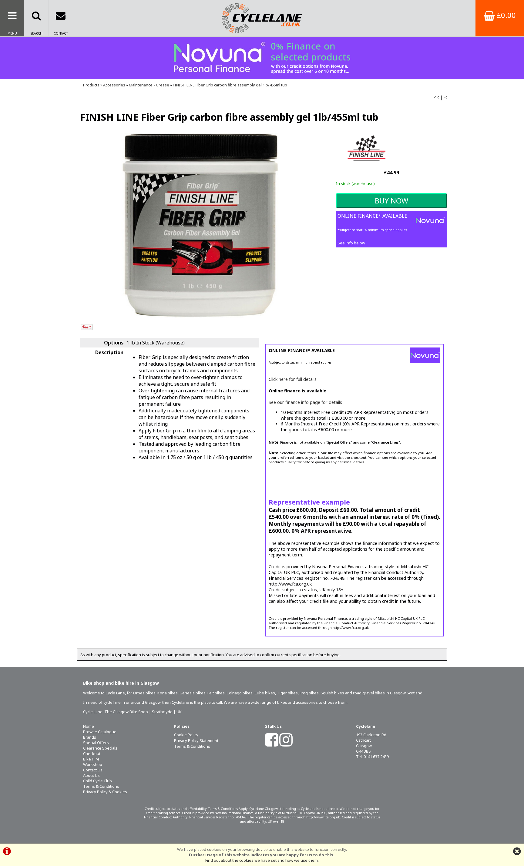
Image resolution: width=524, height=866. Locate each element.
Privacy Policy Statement (196, 740)
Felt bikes (216, 693)
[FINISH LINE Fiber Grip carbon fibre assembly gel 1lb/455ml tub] (200, 225)
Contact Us (92, 770)
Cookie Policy (186, 734)
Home (88, 726)
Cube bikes (264, 693)
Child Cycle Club (97, 781)
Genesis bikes (193, 693)
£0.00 (505, 15)
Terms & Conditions (101, 786)
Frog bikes (309, 693)
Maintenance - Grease (149, 85)
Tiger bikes (287, 693)
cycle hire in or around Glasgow (131, 702)
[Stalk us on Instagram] (286, 744)
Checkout (91, 753)
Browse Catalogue (99, 731)
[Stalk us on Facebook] (271, 744)
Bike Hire (91, 759)
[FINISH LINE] (366, 165)
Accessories (114, 85)
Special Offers (96, 742)
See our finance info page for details (305, 402)
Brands (89, 737)
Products (91, 85)
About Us (91, 775)
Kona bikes (167, 693)
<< (436, 97)
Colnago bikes (240, 693)
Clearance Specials (100, 748)
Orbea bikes (144, 693)
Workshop (92, 764)
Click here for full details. (293, 379)
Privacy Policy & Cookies (105, 791)
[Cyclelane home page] (262, 18)
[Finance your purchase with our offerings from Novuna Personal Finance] (262, 58)
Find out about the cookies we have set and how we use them (261, 860)
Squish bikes (332, 693)
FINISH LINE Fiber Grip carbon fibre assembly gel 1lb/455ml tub (230, 85)
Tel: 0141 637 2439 (372, 756)
